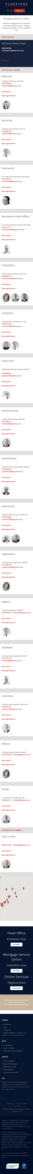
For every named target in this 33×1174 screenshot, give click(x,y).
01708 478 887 (6, 517)
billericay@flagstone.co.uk (11, 86)
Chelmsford (8, 265)
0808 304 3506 (6, 48)
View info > (6, 60)
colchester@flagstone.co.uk (12, 326)
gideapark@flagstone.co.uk (11, 376)
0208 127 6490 (6, 845)
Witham (6, 743)
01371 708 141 (6, 421)
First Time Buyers (9, 1061)
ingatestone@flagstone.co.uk (12, 567)
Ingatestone (8, 554)
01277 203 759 (6, 179)
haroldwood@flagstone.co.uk (12, 472)
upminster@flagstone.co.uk (12, 709)
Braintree (7, 120)
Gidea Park (8, 360)
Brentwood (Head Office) (15, 216)
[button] (16, 897)
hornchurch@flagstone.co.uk (12, 519)
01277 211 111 (6, 227)
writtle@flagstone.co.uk (21, 800)
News (5, 1027)
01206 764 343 (6, 324)
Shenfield (7, 647)
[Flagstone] (16, 4)
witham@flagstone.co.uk (22, 755)
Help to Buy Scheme (10, 1067)
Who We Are (7, 1024)
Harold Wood (9, 458)
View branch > (7, 92)
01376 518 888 (6, 755)
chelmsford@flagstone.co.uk (12, 278)
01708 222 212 (6, 707)
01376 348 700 (6, 131)
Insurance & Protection (11, 1072)
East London (8, 836)
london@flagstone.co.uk (21, 845)
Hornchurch (8, 506)
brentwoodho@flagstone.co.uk (13, 230)
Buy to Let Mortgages (11, 1064)
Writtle (5, 789)
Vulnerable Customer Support (13, 1051)
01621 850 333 (6, 613)
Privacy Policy (10, 1103)
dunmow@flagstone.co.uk (11, 424)
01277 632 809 (6, 83)
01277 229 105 (6, 658)
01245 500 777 (6, 276)
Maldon (6, 601)
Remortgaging (8, 1069)
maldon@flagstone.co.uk (22, 613)
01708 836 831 (6, 373)
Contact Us (7, 1030)
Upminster (8, 696)
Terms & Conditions (21, 1103)
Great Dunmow (10, 410)
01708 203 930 (6, 469)
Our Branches (8, 1045)
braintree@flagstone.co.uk (11, 134)
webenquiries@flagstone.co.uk (13, 50)
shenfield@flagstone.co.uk (11, 661)
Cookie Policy (17, 1106)
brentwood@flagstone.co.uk (12, 181)
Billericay (7, 76)
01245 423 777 (6, 800)
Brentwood (8, 168)
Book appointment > (9, 96)
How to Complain (9, 1048)
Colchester (7, 313)
